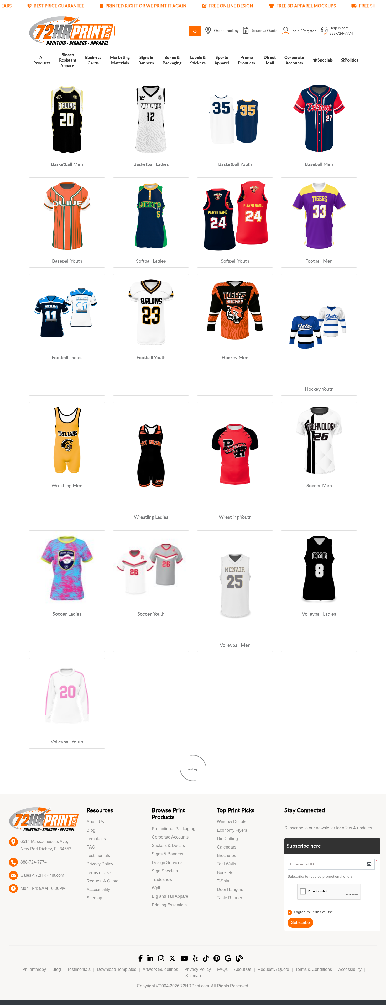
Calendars (226, 847)
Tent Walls (226, 864)
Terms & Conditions (313, 969)
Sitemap (94, 898)
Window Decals (231, 821)
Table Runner (229, 898)
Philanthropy (34, 969)
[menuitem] (42, 60)
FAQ (91, 847)
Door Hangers (230, 889)
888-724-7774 (33, 862)
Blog (91, 830)
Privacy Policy (100, 864)
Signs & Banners (167, 854)
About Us (95, 821)
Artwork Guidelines (160, 969)
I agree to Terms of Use (313, 912)
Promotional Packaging (173, 828)
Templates (96, 838)
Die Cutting (227, 838)
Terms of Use (99, 872)
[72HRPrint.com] (71, 31)
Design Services (167, 862)
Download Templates (116, 969)
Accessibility (98, 889)
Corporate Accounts (170, 837)
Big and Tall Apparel (170, 896)
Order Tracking (226, 30)
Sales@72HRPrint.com (42, 875)
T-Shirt (223, 881)
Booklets (225, 872)
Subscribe (300, 922)
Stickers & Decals (168, 845)
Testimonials (98, 855)
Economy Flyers (232, 830)
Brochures (226, 855)
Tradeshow (162, 879)
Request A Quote (102, 881)
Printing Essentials (169, 905)
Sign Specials (165, 871)
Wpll (156, 888)
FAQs (222, 969)
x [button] (381, 7)
